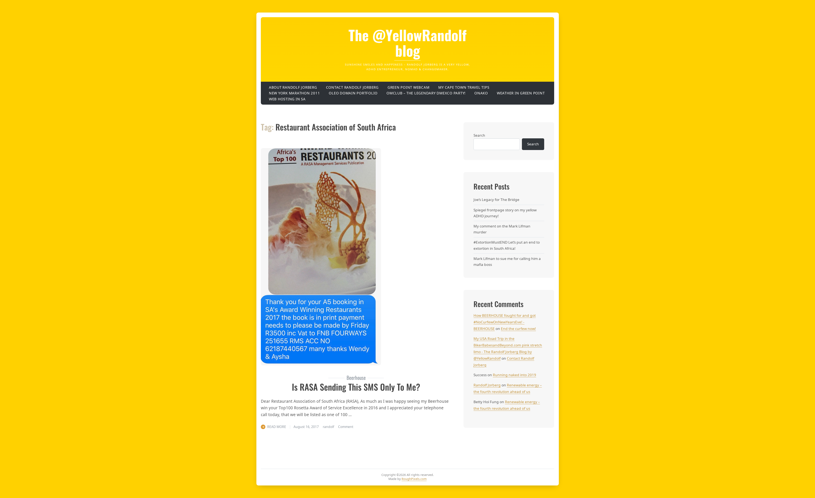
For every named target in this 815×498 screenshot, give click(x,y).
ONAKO (481, 93)
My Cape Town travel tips (463, 87)
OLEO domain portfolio (353, 93)
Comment (345, 426)
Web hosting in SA (287, 99)
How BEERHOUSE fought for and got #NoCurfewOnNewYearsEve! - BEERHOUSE (505, 322)
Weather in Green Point (521, 93)
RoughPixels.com (414, 479)
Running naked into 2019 (514, 374)
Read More (276, 426)
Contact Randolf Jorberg (352, 87)
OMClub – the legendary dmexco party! (425, 93)
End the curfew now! (518, 328)
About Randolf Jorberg (293, 87)
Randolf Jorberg (487, 385)
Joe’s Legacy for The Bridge (496, 199)
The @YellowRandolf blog (407, 42)
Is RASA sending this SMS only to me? (356, 386)
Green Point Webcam (409, 87)
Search (479, 135)
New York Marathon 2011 (294, 93)
